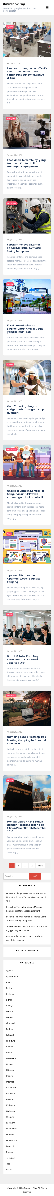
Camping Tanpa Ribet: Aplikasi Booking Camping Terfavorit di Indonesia (27, 740)
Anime (9, 982)
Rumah (9, 1152)
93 (32, 865)
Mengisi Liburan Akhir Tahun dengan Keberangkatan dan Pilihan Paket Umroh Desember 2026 (26, 826)
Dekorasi (10, 1011)
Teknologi (10, 1158)
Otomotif (10, 1117)
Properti (10, 1146)
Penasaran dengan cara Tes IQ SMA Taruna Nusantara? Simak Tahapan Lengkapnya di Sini (27, 73)
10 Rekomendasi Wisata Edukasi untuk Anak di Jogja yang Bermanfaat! (25, 329)
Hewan (9, 1064)
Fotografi (11, 118)
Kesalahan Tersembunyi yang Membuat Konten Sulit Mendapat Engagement (26, 163)
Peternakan (11, 1140)
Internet (10, 1081)
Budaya (9, 1005)
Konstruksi (11, 203)
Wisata (10, 284)
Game (9, 1052)
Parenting (10, 1122)
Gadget (9, 1046)
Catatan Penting (14, 4)
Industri (10, 1076)
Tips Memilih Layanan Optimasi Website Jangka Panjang (24, 579)
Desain (9, 1017)
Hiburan (10, 1070)
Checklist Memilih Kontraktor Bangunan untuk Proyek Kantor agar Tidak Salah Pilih (25, 494)
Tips (9, 534)
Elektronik (10, 1023)
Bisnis (9, 614)
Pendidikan (11, 1128)
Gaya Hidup (11, 1058)
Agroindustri (12, 976)
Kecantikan (11, 1087)
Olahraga (10, 1111)
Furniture (10, 1040)
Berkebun (10, 994)
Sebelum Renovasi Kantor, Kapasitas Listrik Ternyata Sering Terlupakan (24, 248)
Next (40, 865)
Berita (9, 988)
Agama (10, 27)
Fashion (9, 1029)
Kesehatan (11, 1093)
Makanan (11, 695)
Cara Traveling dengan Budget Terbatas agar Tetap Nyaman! (25, 409)
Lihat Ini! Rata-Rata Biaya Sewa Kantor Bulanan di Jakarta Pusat (23, 659)
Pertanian (10, 1134)
